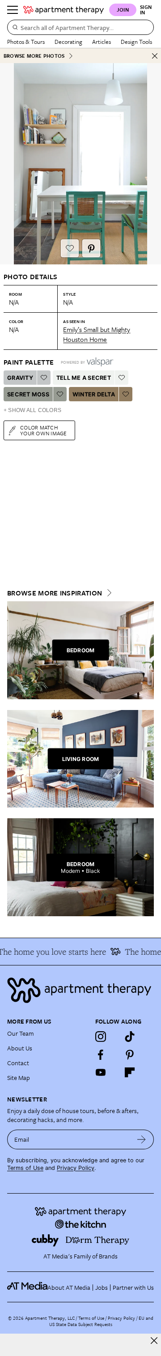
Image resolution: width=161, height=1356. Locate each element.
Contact (18, 1062)
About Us (19, 1048)
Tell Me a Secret (83, 377)
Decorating (68, 41)
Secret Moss (28, 394)
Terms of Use (25, 1168)
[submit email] (141, 1139)
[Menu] (12, 9)
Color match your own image (43, 430)
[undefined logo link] (63, 10)
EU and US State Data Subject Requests (101, 1321)
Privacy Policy (75, 1168)
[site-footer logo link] (27, 1287)
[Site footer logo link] (80, 990)
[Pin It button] (91, 248)
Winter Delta (93, 394)
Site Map (18, 1077)
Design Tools (136, 41)
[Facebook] (100, 1054)
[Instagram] (100, 1036)
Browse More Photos (34, 56)
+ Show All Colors (32, 410)
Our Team (20, 1033)
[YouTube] (100, 1072)
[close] (154, 1340)
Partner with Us (133, 1287)
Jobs (101, 1287)
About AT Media (68, 1287)
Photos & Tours (26, 41)
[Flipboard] (129, 1072)
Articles (101, 41)
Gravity (20, 377)
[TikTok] (129, 1036)
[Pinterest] (129, 1054)
